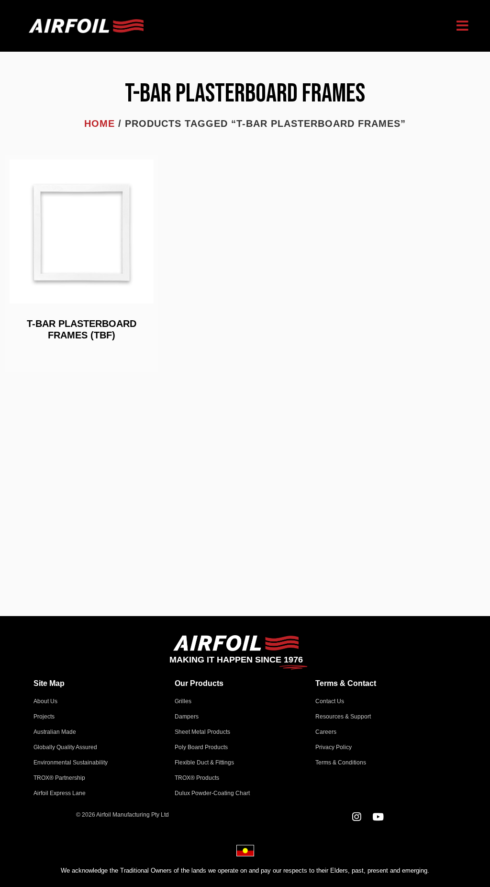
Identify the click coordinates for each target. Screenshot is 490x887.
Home (99, 123)
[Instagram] (357, 817)
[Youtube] (378, 817)
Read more (81, 355)
